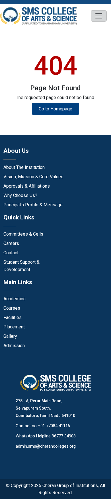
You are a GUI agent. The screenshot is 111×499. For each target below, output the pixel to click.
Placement (14, 327)
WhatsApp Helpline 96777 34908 (46, 436)
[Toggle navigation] (99, 16)
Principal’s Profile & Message (33, 204)
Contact (10, 252)
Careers (11, 243)
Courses (11, 308)
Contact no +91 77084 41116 (43, 425)
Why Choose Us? (20, 195)
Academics (14, 298)
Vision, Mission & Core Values (33, 176)
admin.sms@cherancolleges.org (46, 446)
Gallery (10, 336)
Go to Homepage (55, 109)
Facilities (12, 317)
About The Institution (24, 167)
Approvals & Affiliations (26, 186)
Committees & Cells (23, 234)
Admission (14, 345)
